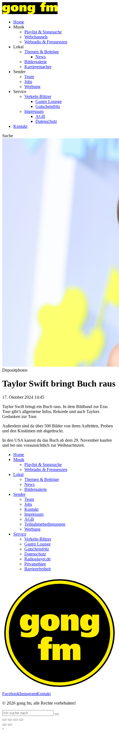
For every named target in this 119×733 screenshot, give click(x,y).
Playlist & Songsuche (43, 32)
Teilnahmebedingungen (44, 524)
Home (18, 22)
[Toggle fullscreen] (15, 720)
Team (29, 76)
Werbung (32, 86)
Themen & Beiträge (41, 51)
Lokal (18, 474)
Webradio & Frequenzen (45, 41)
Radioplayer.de (37, 559)
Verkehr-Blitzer (37, 96)
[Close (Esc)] (4, 720)
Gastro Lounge (48, 101)
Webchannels (36, 37)
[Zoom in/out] (21, 720)
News (40, 56)
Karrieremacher (37, 66)
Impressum (33, 111)
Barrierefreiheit (37, 569)
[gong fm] (30, 12)
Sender (19, 494)
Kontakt (20, 126)
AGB (40, 116)
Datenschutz (46, 121)
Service (19, 534)
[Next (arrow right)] (10, 725)
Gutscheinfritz (47, 106)
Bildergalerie (35, 61)
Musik (18, 459)
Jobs (28, 81)
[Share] (10, 720)
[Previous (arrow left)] (4, 725)
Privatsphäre (35, 564)
